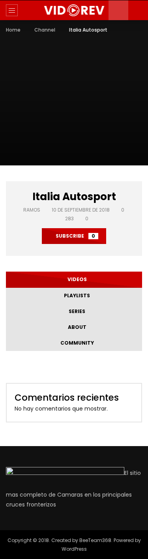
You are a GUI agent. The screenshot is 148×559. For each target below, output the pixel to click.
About (76, 327)
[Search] (138, 10)
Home (13, 29)
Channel (44, 29)
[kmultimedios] (74, 10)
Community (76, 343)
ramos (31, 209)
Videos (76, 279)
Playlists (76, 295)
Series (75, 311)
